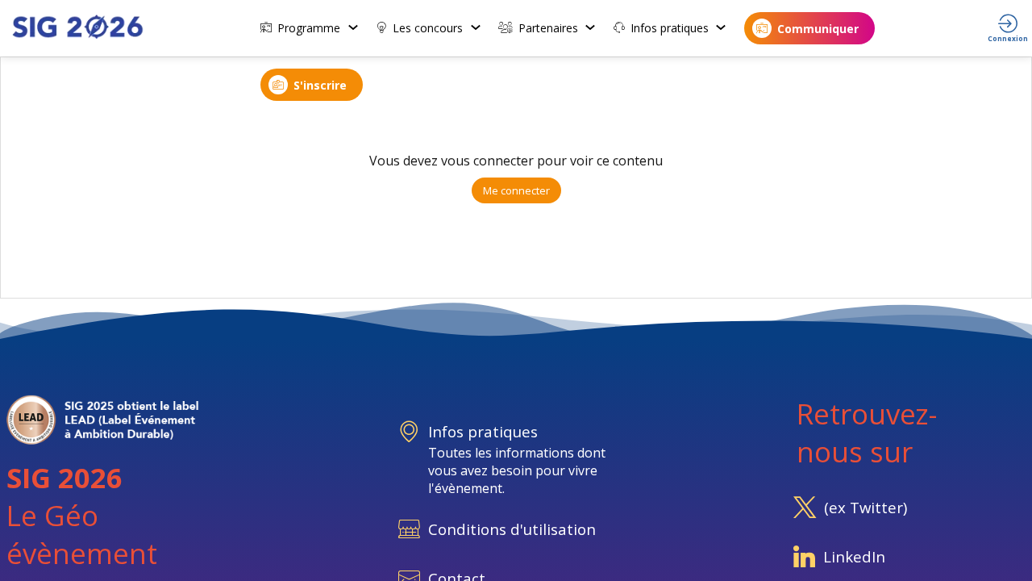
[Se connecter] (1008, 28)
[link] (310, 28)
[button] (809, 28)
